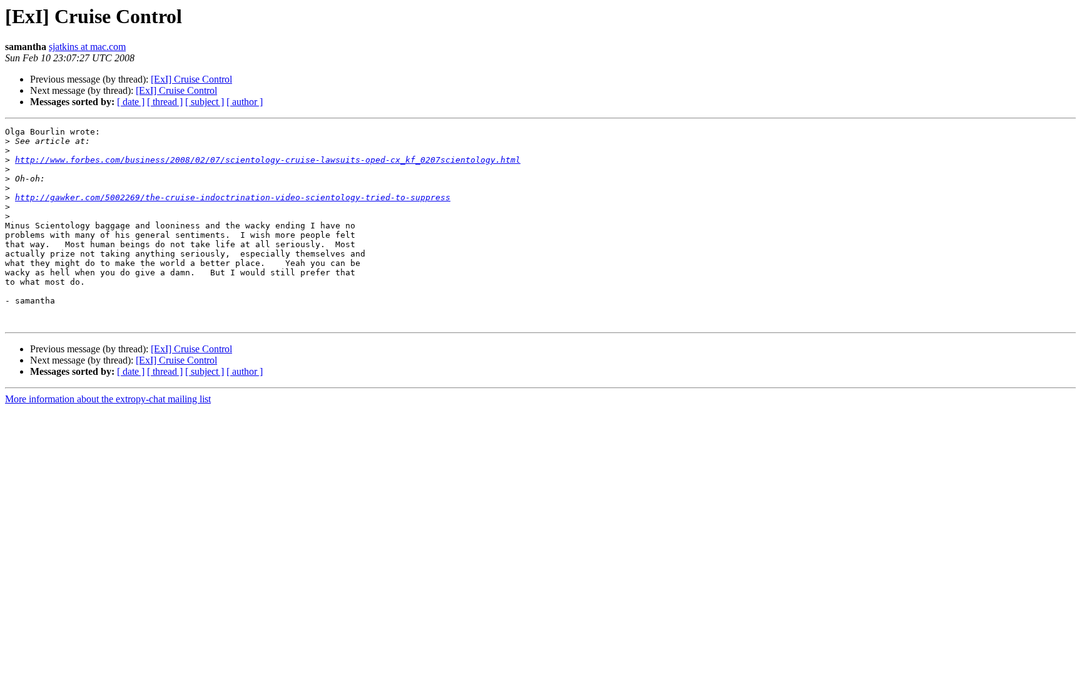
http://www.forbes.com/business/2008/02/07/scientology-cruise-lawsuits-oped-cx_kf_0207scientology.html (267, 160)
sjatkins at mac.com (87, 46)
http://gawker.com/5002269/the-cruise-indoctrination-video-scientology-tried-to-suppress (232, 197)
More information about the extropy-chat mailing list (108, 399)
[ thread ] (165, 101)
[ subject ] (204, 101)
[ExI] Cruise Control (191, 79)
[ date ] (131, 101)
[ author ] (244, 101)
